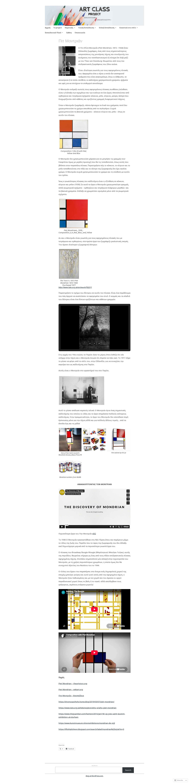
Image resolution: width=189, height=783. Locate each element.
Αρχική (47, 28)
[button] (90, 343)
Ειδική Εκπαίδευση (106, 28)
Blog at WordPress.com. (94, 776)
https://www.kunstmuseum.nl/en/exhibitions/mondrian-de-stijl (87, 723)
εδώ (94, 533)
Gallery (69, 32)
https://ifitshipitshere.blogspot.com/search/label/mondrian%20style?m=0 (91, 729)
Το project (57, 28)
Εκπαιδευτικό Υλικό (53, 32)
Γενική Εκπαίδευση (86, 28)
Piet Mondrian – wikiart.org (71, 689)
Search (94, 765)
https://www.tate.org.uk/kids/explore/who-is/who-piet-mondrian (87, 708)
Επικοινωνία (80, 32)
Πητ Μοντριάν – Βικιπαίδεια (71, 695)
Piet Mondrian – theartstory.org (73, 683)
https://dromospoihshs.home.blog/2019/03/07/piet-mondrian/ (86, 701)
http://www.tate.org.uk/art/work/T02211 (75, 287)
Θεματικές (69, 28)
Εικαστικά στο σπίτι (127, 28)
